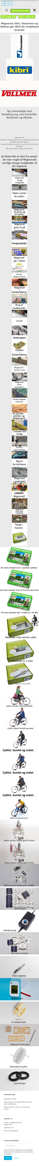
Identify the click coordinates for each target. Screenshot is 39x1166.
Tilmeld (8, 1158)
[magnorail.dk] (18, 16)
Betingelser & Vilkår (10, 1099)
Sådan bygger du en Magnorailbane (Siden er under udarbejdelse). (18, 1103)
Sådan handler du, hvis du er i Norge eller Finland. (17, 1108)
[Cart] (34, 10)
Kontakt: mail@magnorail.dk (13, 1122)
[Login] (20, 10)
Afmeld (16, 1158)
